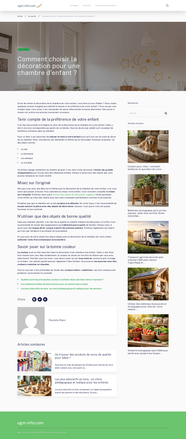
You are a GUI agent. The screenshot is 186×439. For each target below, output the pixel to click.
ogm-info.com (30, 422)
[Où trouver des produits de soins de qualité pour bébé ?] (34, 361)
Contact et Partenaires (105, 5)
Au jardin (87, 5)
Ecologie (74, 5)
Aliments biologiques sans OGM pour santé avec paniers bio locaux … (148, 352)
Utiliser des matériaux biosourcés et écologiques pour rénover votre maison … (147, 307)
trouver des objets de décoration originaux (73, 194)
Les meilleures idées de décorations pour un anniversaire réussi (54, 284)
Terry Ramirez (62, 386)
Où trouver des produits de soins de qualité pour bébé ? (83, 356)
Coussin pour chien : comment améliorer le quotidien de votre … (146, 168)
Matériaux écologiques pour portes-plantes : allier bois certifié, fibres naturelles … (147, 213)
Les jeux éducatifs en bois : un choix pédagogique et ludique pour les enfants (61, 288)
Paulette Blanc (26, 78)
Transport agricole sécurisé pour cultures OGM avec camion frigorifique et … (146, 260)
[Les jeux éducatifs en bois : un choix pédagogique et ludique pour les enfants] (34, 386)
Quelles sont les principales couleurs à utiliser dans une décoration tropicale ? (62, 279)
